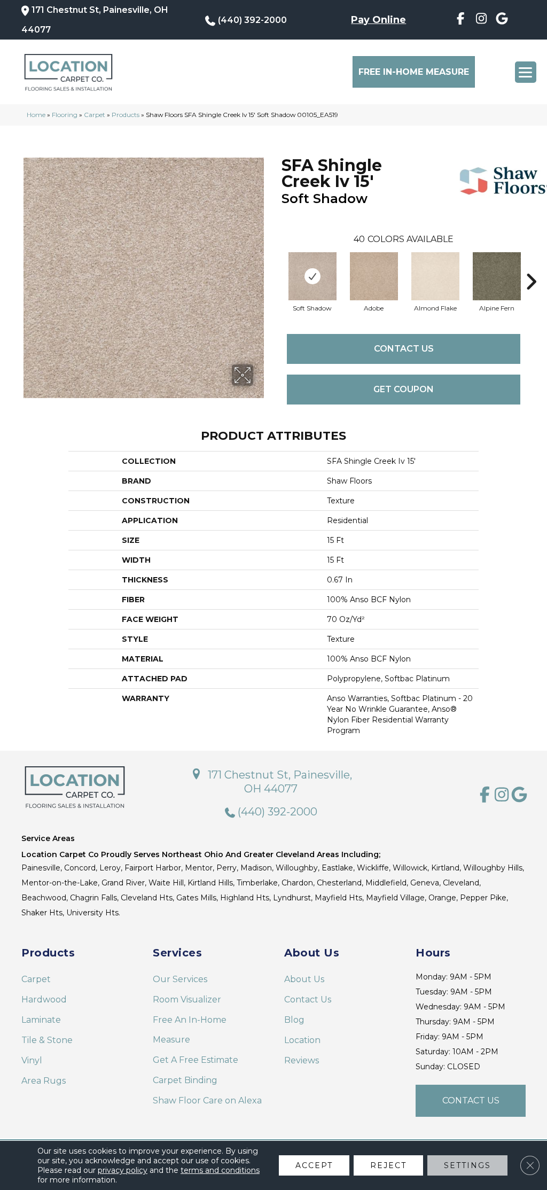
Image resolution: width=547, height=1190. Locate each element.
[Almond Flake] (435, 276)
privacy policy (122, 1170)
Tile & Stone (47, 1040)
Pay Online (378, 20)
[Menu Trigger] (525, 72)
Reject (388, 1165)
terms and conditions (220, 1170)
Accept (314, 1165)
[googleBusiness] (502, 20)
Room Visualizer (187, 999)
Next (531, 265)
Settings (467, 1165)
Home (36, 115)
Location (302, 1040)
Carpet (94, 115)
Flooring (64, 115)
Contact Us (404, 349)
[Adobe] (374, 276)
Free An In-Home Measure (189, 1030)
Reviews (301, 1060)
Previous (276, 265)
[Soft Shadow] (312, 276)
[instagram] (481, 20)
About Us (304, 979)
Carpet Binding (185, 1080)
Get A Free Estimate (195, 1060)
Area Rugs (43, 1081)
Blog (294, 1020)
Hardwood (44, 999)
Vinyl (31, 1060)
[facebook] (460, 20)
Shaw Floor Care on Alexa (207, 1100)
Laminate (41, 1020)
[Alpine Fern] (496, 276)
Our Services (180, 979)
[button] (471, 1101)
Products (125, 115)
